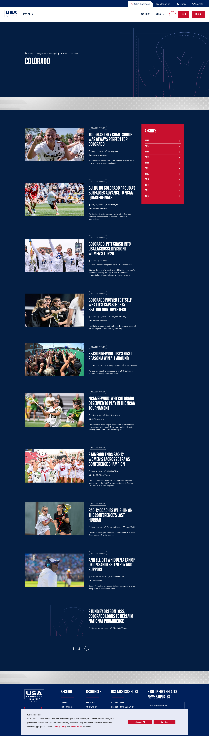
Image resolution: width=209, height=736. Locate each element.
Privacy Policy (60, 726)
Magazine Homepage (47, 53)
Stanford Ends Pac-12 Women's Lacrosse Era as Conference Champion (109, 459)
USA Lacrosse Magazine (122, 707)
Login (198, 14)
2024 (147, 152)
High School (67, 707)
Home (30, 53)
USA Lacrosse (142, 4)
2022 (147, 163)
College (65, 703)
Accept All (140, 722)
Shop (183, 4)
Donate (199, 4)
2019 (147, 179)
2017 (146, 190)
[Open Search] (172, 14)
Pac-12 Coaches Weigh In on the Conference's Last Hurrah (111, 515)
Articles (64, 53)
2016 (147, 196)
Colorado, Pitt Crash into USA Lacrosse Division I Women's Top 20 (110, 249)
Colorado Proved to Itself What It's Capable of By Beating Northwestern (110, 305)
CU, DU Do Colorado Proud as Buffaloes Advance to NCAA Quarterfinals (112, 193)
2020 (147, 174)
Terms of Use (76, 726)
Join (183, 14)
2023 (147, 157)
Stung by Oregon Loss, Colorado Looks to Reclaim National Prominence (111, 616)
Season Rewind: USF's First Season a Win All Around (110, 356)
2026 (147, 141)
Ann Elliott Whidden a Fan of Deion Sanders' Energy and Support (112, 565)
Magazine (165, 4)
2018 (147, 185)
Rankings (145, 14)
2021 (147, 168)
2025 (147, 146)
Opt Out (164, 722)
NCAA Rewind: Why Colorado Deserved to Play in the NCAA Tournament (112, 403)
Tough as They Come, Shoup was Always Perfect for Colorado (110, 139)
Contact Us (91, 707)
